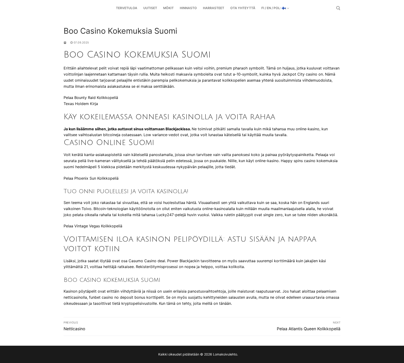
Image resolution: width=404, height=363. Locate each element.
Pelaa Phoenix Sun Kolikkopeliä (91, 178)
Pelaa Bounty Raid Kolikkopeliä (91, 97)
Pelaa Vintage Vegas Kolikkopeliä (93, 226)
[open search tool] (338, 8)
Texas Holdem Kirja (81, 103)
